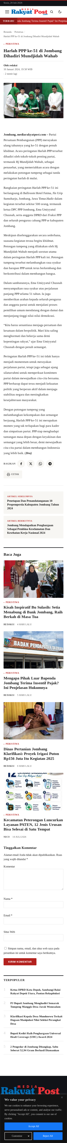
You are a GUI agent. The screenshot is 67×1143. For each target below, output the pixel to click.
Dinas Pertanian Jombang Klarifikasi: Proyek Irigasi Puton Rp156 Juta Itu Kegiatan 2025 (31, 754)
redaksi (13, 65)
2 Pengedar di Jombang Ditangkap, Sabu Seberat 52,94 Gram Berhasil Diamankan (34, 1048)
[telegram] (50, 464)
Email (8, 915)
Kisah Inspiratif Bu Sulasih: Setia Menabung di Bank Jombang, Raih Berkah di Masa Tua (33, 612)
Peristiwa (12, 44)
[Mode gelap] (59, 11)
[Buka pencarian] (51, 11)
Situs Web (9, 931)
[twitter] (31, 464)
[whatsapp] (40, 464)
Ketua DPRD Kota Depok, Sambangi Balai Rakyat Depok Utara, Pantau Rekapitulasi (35, 991)
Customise (17, 1136)
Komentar (9, 866)
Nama (8, 898)
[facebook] (21, 464)
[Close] (63, 1097)
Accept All (33, 1126)
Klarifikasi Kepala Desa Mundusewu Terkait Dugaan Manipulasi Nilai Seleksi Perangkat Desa (36, 1020)
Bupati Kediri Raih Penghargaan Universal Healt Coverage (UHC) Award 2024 (35, 1035)
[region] (33, 1118)
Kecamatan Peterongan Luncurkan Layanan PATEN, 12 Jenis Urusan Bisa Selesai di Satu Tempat (33, 825)
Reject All (48, 1136)
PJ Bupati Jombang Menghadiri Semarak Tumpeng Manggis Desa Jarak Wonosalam (35, 1005)
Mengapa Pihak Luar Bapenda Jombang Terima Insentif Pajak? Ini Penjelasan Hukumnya (31, 683)
